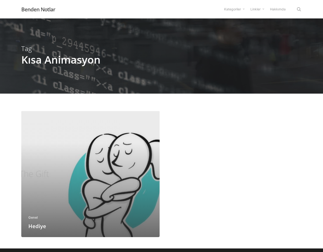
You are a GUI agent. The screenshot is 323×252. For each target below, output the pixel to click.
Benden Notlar (38, 9)
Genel (33, 217)
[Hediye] (90, 174)
